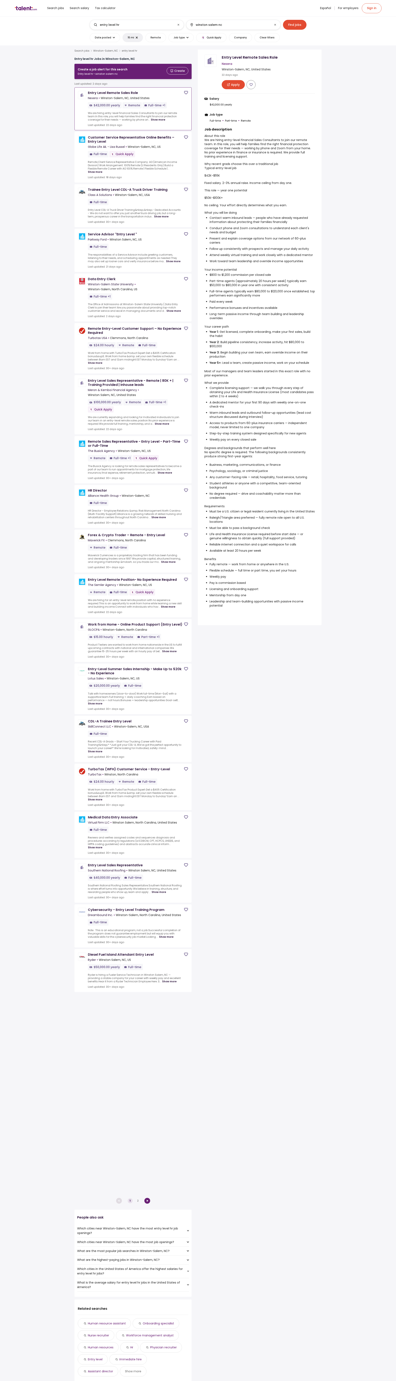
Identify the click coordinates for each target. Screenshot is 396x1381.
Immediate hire (130, 1359)
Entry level (95, 1359)
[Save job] (186, 92)
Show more (158, 119)
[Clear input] (178, 25)
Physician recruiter (163, 1347)
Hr (131, 1347)
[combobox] (136, 25)
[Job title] (133, 25)
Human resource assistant (107, 1323)
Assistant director (100, 1371)
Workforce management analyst (150, 1335)
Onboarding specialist (158, 1323)
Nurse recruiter (98, 1335)
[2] (147, 1201)
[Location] (230, 25)
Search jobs (82, 51)
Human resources (100, 1347)
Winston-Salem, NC (105, 51)
